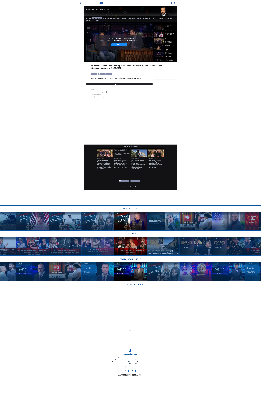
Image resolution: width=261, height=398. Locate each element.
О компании (121, 357)
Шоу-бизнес (104, 97)
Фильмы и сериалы (118, 3)
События (126, 363)
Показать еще (130, 174)
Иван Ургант (94, 92)
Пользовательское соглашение (119, 361)
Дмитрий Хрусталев (101, 92)
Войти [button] (119, 44)
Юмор (93, 97)
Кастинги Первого (135, 359)
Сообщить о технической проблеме (167, 72)
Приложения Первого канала (122, 359)
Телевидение (98, 97)
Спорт (128, 3)
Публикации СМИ (133, 363)
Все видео (143, 359)
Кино (109, 97)
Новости (95, 3)
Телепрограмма (136, 3)
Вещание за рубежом (131, 367)
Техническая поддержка (143, 361)
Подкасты (108, 3)
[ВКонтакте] (94, 74)
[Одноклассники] (101, 74)
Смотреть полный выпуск (119, 84)
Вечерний (96, 9)
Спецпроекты (129, 357)
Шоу (101, 3)
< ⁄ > (107, 74)
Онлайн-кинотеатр (138, 357)
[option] (164, 26)
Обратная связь (132, 361)
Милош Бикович (110, 92)
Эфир (89, 3)
